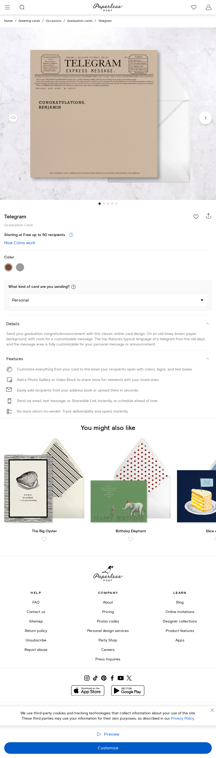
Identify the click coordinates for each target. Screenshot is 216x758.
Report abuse (35, 649)
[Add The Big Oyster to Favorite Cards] (44, 539)
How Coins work (19, 242)
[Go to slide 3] (108, 204)
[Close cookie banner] (212, 710)
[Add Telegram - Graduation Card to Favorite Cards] (196, 217)
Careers (108, 649)
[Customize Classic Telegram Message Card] (108, 113)
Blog (180, 602)
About (108, 602)
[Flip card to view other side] (17, 118)
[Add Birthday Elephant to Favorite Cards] (130, 539)
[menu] (7, 7)
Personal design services (108, 631)
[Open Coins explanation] (71, 235)
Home (8, 21)
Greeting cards (29, 21)
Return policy (36, 631)
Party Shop (108, 640)
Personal (20, 300)
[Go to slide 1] (100, 204)
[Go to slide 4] (112, 204)
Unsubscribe (36, 640)
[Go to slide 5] (116, 204)
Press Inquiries (107, 659)
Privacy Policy (182, 718)
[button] (73, 286)
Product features (180, 631)
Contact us (36, 612)
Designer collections (180, 621)
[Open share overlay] (208, 216)
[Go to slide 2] (104, 204)
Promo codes (108, 621)
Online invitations (179, 612)
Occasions (53, 21)
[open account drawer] (208, 7)
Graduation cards (79, 21)
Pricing (108, 612)
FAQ (36, 602)
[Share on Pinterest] (104, 678)
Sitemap (36, 621)
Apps (179, 640)
